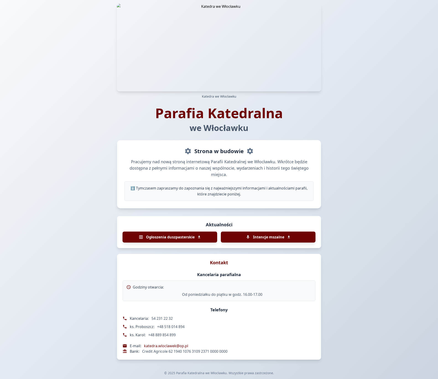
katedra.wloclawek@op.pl (166, 345)
